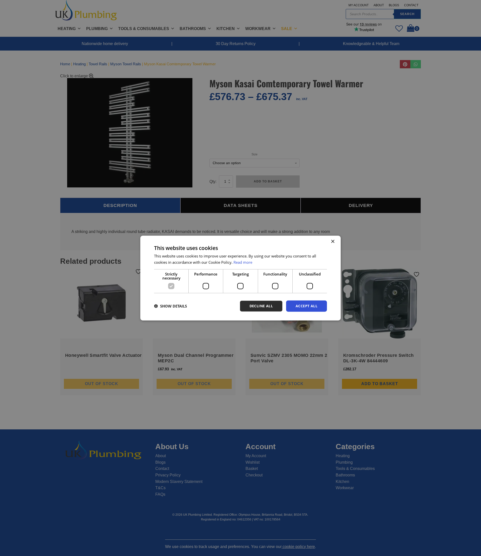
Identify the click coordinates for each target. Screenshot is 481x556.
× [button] (332, 241)
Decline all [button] (261, 306)
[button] (170, 306)
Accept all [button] (306, 306)
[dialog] (240, 278)
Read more (242, 262)
